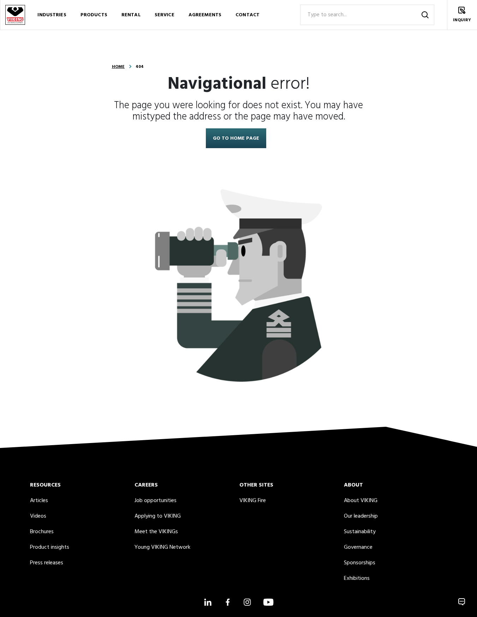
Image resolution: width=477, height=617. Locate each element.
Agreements (205, 15)
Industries (51, 15)
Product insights (49, 547)
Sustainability (360, 531)
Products (94, 15)
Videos (38, 516)
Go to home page (236, 138)
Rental (131, 15)
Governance (358, 547)
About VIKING (360, 500)
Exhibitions (357, 578)
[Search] (425, 14)
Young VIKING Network (162, 547)
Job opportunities (156, 500)
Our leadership (361, 516)
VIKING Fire (252, 500)
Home (118, 66)
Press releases (46, 562)
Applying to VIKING (158, 516)
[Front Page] (15, 15)
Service (164, 15)
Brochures (42, 531)
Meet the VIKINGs (156, 531)
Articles (39, 500)
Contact (247, 15)
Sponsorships (359, 562)
